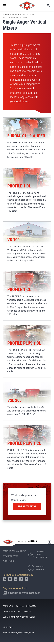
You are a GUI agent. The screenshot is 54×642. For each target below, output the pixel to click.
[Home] (27, 5)
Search (46, 5)
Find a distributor (27, 506)
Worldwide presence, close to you (24, 497)
